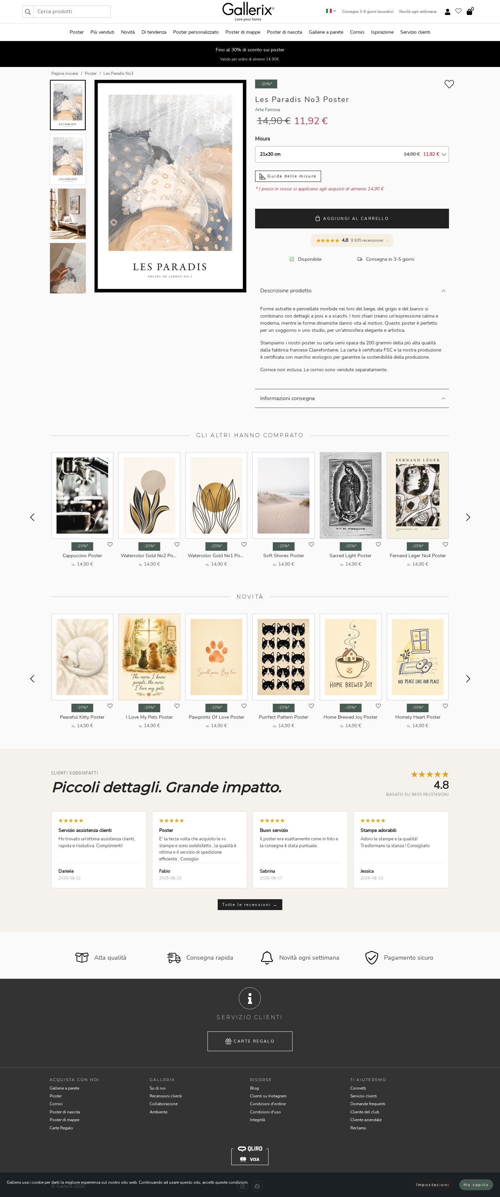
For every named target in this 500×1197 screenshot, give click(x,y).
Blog (254, 1088)
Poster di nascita (284, 32)
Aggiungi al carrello (356, 218)
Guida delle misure (291, 176)
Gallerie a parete (326, 32)
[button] (27, 11)
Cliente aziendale (366, 1120)
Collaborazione (164, 1104)
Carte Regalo (254, 1041)
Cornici (357, 32)
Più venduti (102, 32)
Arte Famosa (267, 110)
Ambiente (158, 1112)
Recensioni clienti (166, 1096)
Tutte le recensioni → (250, 904)
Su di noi (158, 1088)
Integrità (257, 1120)
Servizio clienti (415, 32)
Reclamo (358, 1128)
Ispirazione (382, 32)
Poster (77, 32)
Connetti (358, 1088)
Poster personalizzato (196, 32)
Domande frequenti (367, 1104)
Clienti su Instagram (268, 1096)
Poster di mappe (243, 32)
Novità (128, 32)
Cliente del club (364, 1112)
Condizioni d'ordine (268, 1104)
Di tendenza (153, 32)
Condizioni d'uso (265, 1112)
